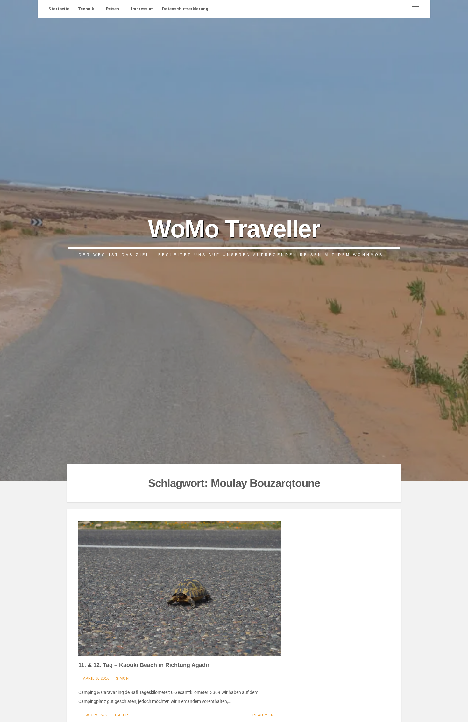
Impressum (142, 8)
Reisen (112, 8)
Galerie (123, 715)
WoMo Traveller (234, 228)
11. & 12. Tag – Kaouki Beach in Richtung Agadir (143, 665)
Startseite (58, 8)
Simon (122, 678)
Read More (264, 715)
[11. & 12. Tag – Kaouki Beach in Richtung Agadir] (179, 588)
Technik (86, 8)
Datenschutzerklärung (185, 8)
